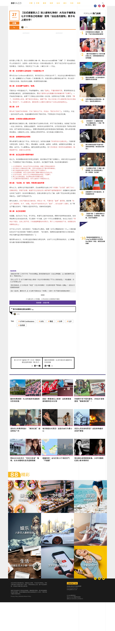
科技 (71, 3)
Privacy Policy (14, 596)
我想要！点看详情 (42, 302)
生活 (58, 3)
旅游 (51, 3)
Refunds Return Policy (25, 596)
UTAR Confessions (27, 321)
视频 (78, 3)
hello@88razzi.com (72, 589)
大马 (42, 321)
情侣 (51, 321)
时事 (37, 3)
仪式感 (22, 325)
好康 (31, 3)
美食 (44, 3)
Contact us (72, 583)
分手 (60, 321)
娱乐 (65, 3)
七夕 (70, 321)
